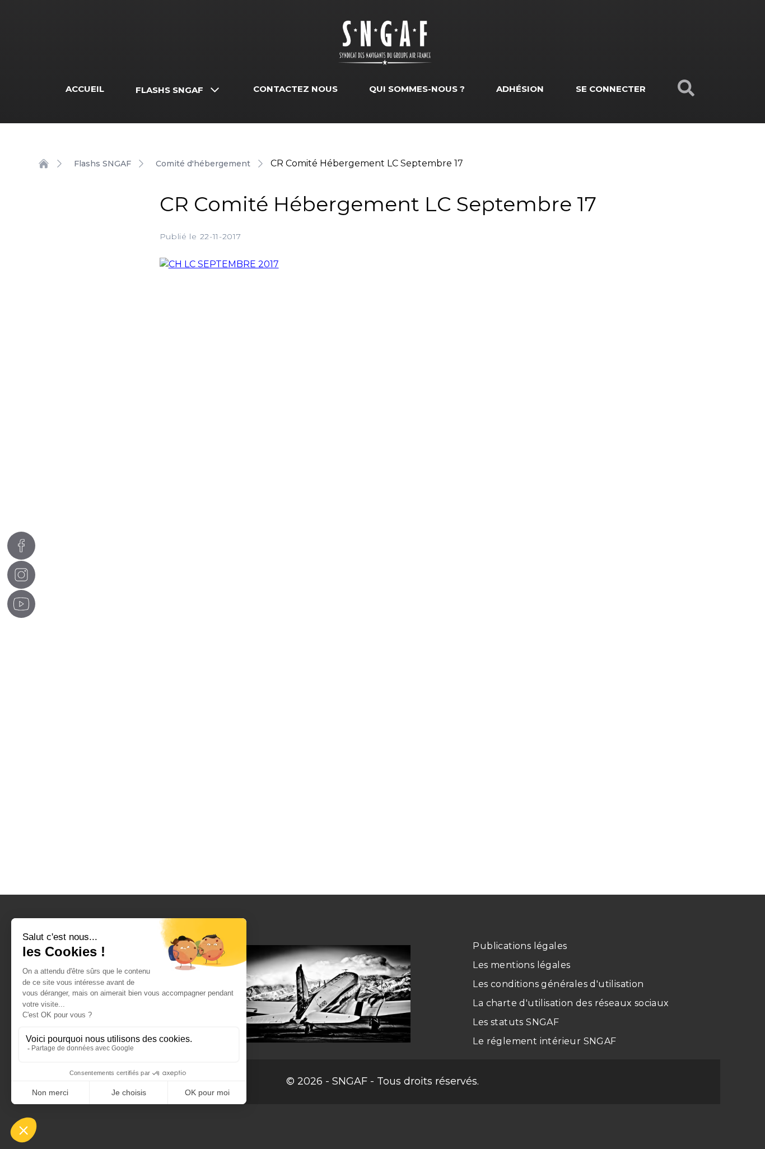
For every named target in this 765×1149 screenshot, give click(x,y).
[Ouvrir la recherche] (686, 88)
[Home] (43, 163)
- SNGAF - (348, 1081)
